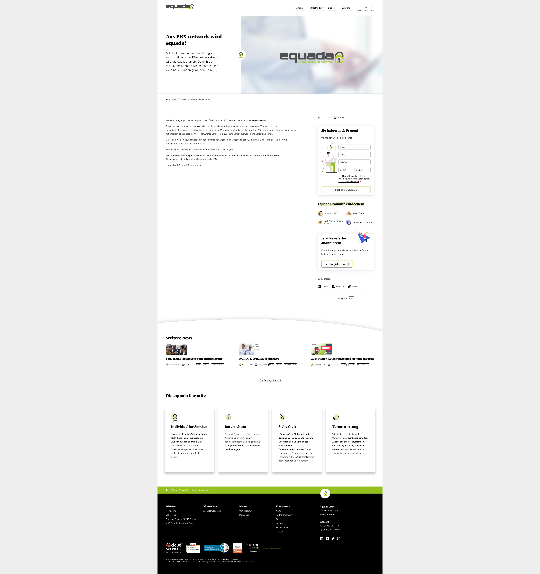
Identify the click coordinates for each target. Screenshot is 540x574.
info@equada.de (332, 529)
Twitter (354, 286)
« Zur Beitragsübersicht (270, 380)
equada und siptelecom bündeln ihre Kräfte (194, 359)
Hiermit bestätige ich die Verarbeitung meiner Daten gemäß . (354, 179)
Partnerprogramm (284, 515)
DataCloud (244, 515)
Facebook (340, 286)
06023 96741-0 (331, 525)
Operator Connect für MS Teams (181, 519)
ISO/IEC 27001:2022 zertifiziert (259, 359)
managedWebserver (212, 511)
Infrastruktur (210, 506)
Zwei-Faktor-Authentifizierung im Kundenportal (342, 359)
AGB (226, 559)
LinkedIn (325, 286)
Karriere (279, 523)
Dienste (243, 506)
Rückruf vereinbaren (346, 189)
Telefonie (171, 506)
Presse (279, 519)
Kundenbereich (283, 527)
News (278, 511)
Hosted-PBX (331, 213)
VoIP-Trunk (358, 213)
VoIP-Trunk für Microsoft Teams (180, 523)
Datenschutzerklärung (348, 181)
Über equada (283, 506)
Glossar (279, 531)
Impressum (234, 559)
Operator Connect (362, 222)
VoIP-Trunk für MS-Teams (334, 222)
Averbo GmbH (211, 133)
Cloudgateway (246, 511)
